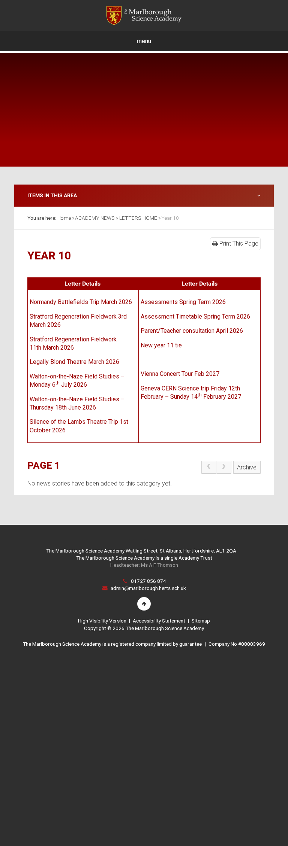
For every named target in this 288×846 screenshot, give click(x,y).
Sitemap (201, 621)
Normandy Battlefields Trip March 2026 (81, 301)
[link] (208, 467)
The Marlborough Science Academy (144, 15)
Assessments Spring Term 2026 (183, 301)
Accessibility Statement (159, 621)
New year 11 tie (161, 345)
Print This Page (238, 243)
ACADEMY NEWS (95, 218)
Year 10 (170, 218)
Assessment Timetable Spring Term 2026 (195, 316)
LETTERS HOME (138, 218)
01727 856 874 (148, 581)
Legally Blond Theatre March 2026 (74, 361)
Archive (246, 467)
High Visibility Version (102, 621)
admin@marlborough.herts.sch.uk (148, 588)
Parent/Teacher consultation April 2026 (192, 330)
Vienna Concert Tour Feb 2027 (180, 373)
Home (64, 218)
